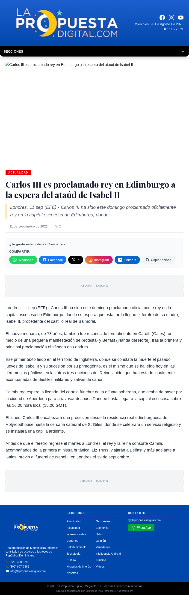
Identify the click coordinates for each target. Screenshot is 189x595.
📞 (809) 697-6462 (17, 566)
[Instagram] (171, 17)
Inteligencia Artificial (108, 553)
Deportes (72, 540)
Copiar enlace (161, 260)
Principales (74, 521)
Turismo (101, 560)
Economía (102, 527)
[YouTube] (180, 17)
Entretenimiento (76, 547)
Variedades (103, 547)
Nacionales (103, 521)
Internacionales (76, 534)
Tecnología (73, 553)
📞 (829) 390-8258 (17, 562)
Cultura (71, 560)
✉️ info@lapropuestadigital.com (26, 571)
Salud (99, 534)
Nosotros (72, 573)
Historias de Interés (79, 566)
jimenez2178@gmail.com (119, 590)
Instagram (101, 260)
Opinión (101, 540)
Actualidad (18, 172)
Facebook (55, 260)
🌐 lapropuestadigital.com (144, 520)
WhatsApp (25, 260)
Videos (100, 566)
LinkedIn (130, 260)
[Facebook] (162, 17)
